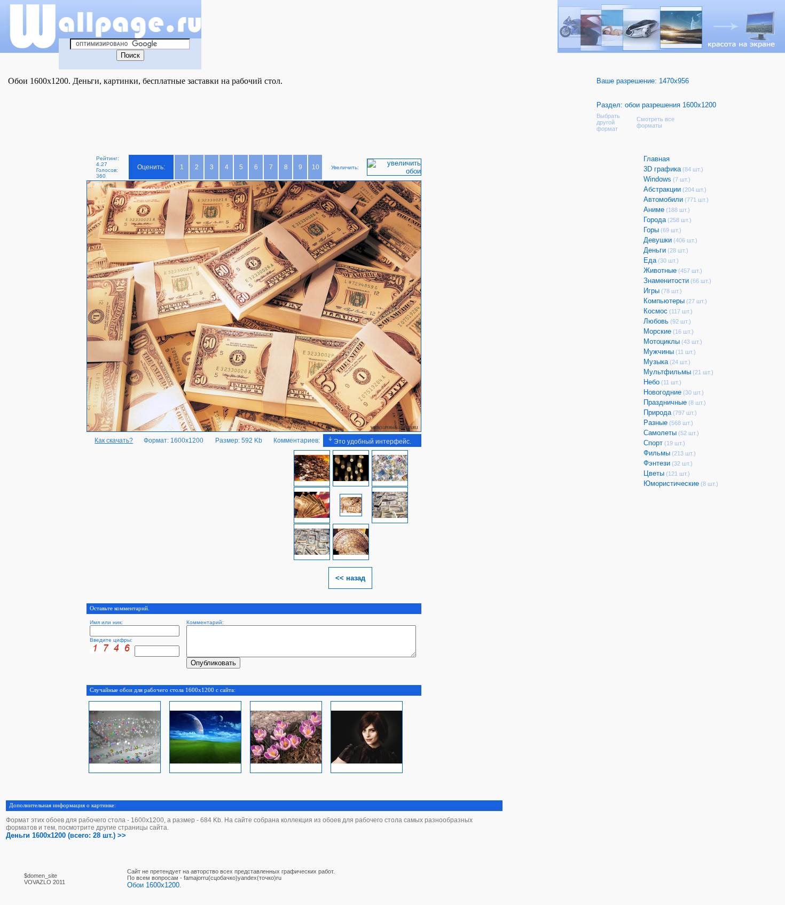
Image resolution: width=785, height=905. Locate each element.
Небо (651, 382)
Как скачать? (114, 440)
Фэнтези (656, 463)
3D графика (662, 169)
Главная (656, 159)
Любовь (656, 321)
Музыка (655, 362)
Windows (657, 179)
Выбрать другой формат (608, 122)
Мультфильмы (667, 372)
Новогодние (662, 392)
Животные (660, 270)
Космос (655, 311)
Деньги (654, 250)
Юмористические (671, 483)
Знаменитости (666, 281)
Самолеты (660, 433)
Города (654, 220)
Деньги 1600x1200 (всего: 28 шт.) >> (66, 835)
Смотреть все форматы (655, 122)
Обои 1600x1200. (154, 885)
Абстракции (662, 189)
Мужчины (658, 352)
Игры (651, 291)
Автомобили (663, 199)
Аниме (653, 210)
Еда (649, 260)
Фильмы (656, 453)
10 (315, 167)
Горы (651, 230)
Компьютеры (664, 301)
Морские (657, 331)
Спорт (653, 443)
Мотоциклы (661, 341)
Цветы (653, 473)
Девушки (657, 240)
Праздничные (665, 402)
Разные (655, 423)
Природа (657, 412)
